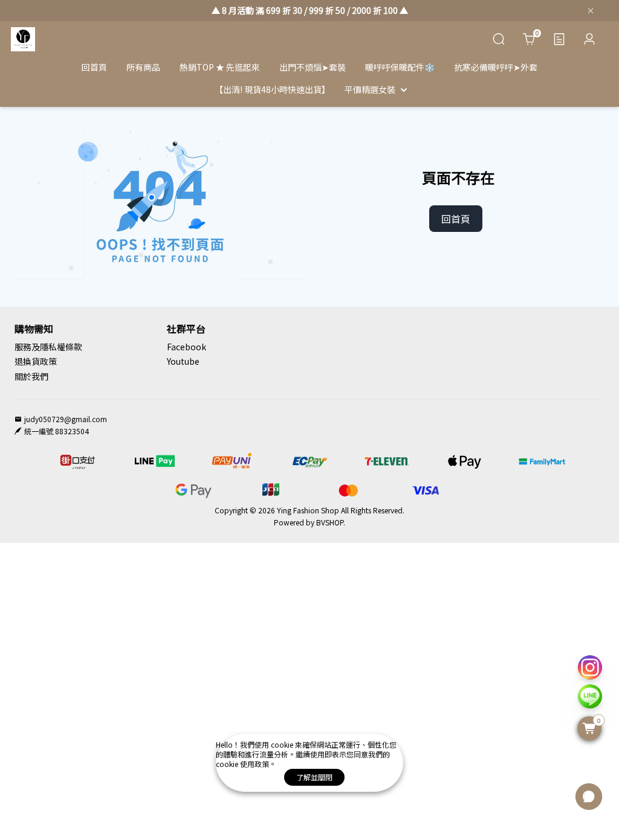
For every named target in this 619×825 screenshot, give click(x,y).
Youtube (183, 361)
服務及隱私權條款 (48, 347)
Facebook (186, 347)
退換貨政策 (36, 361)
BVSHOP (329, 522)
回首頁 (455, 218)
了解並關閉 (314, 777)
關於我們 (31, 376)
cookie (283, 744)
